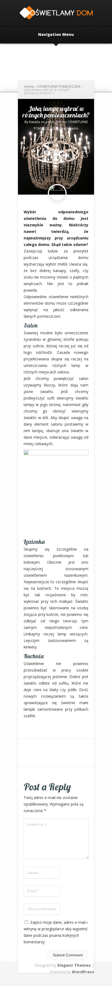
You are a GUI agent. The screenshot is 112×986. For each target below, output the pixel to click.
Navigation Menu (56, 35)
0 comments (68, 128)
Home (29, 86)
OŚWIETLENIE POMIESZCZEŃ (58, 86)
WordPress (83, 971)
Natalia (34, 122)
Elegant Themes (74, 965)
